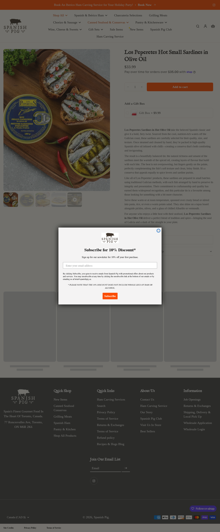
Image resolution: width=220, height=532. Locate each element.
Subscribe (110, 296)
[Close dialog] (158, 230)
